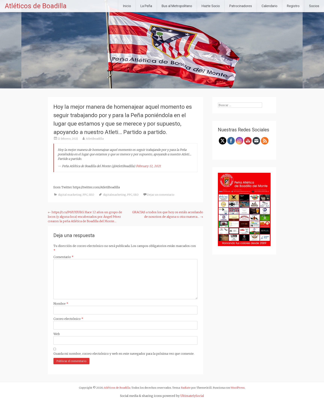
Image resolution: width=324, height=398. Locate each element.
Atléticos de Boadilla (36, 6)
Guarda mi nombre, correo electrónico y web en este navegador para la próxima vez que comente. (123, 353)
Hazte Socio (211, 6)
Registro (293, 6)
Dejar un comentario (160, 194)
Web (56, 334)
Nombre (60, 303)
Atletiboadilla (95, 138)
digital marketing (70, 194)
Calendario (269, 6)
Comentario (63, 257)
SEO (91, 194)
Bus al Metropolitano (177, 6)
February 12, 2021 (148, 166)
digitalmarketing (114, 194)
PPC (85, 194)
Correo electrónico (68, 319)
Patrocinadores (240, 6)
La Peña (146, 6)
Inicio (127, 6)
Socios (314, 6)
